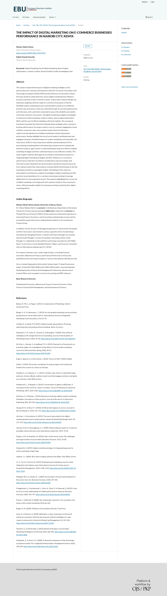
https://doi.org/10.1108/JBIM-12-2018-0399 (55, 391)
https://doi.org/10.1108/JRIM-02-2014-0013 (52, 402)
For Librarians (126, 55)
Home (18, 25)
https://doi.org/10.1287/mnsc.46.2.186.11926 (40, 546)
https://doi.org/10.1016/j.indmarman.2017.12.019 (35, 523)
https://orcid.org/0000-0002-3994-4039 (30, 53)
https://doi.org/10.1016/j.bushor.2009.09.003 (33, 442)
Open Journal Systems (129, 87)
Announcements (39, 17)
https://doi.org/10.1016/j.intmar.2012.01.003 (33, 353)
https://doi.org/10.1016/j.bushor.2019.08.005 (53, 494)
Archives (25, 17)
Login (152, 2)
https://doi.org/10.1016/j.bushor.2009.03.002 (33, 483)
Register (145, 2)
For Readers (125, 47)
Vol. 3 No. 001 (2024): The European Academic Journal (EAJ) (54, 25)
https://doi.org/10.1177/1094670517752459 (59, 411)
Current (16, 17)
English (124, 32)
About (51, 17)
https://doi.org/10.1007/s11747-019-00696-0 (58, 339)
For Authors (125, 51)
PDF (88, 46)
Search (150, 17)
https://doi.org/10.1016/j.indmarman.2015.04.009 (42, 422)
